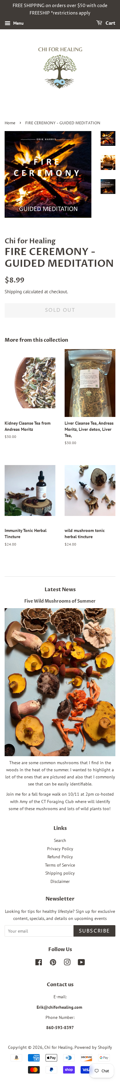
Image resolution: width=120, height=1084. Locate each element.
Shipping (13, 292)
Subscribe (94, 931)
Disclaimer (60, 881)
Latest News (60, 589)
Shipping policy (60, 873)
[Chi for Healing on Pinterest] (53, 963)
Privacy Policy (60, 848)
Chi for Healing (58, 1047)
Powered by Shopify (93, 1047)
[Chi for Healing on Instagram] (67, 963)
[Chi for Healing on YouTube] (81, 963)
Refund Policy (60, 856)
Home (10, 123)
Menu (18, 23)
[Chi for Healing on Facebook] (38, 963)
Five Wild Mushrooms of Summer (60, 601)
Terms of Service (60, 865)
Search (60, 840)
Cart (110, 23)
